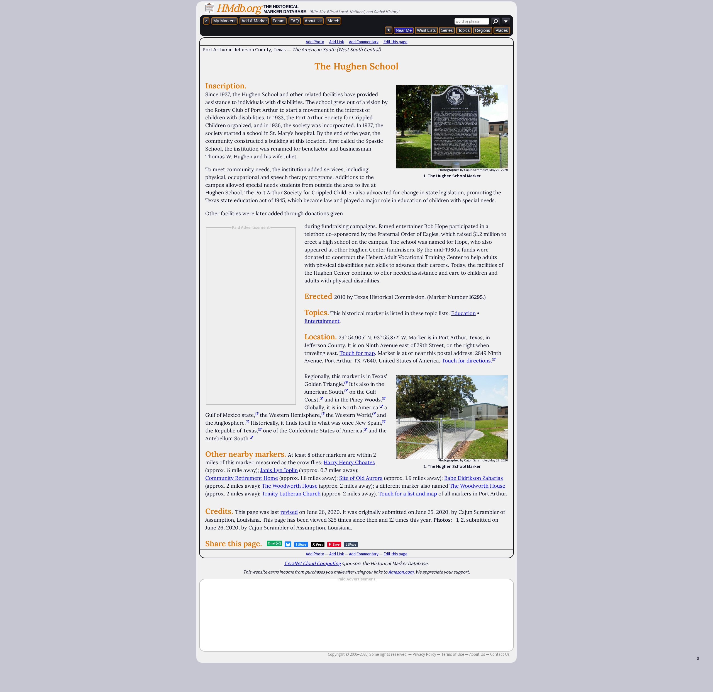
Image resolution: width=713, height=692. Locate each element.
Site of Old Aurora (361, 478)
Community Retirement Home (241, 478)
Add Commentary (364, 42)
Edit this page (395, 42)
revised (289, 512)
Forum (279, 20)
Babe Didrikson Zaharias (473, 478)
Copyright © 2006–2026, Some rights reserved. (367, 654)
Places (501, 30)
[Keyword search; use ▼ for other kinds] (495, 21)
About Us (313, 20)
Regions (482, 30)
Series (447, 30)
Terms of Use (452, 654)
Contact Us (500, 654)
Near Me (404, 30)
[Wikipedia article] (346, 384)
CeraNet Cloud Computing (312, 563)
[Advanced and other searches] (506, 21)
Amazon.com (401, 572)
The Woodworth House (290, 485)
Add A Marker (254, 20)
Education (463, 313)
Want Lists (426, 30)
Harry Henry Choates (349, 462)
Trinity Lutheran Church (291, 493)
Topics (464, 30)
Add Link (336, 42)
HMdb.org (238, 7)
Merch (333, 20)
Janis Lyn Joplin (279, 470)
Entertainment (322, 321)
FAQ (294, 20)
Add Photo (315, 42)
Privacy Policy (424, 654)
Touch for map (357, 353)
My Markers (224, 20)
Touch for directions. (467, 360)
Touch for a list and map (408, 493)
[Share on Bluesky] (288, 544)
